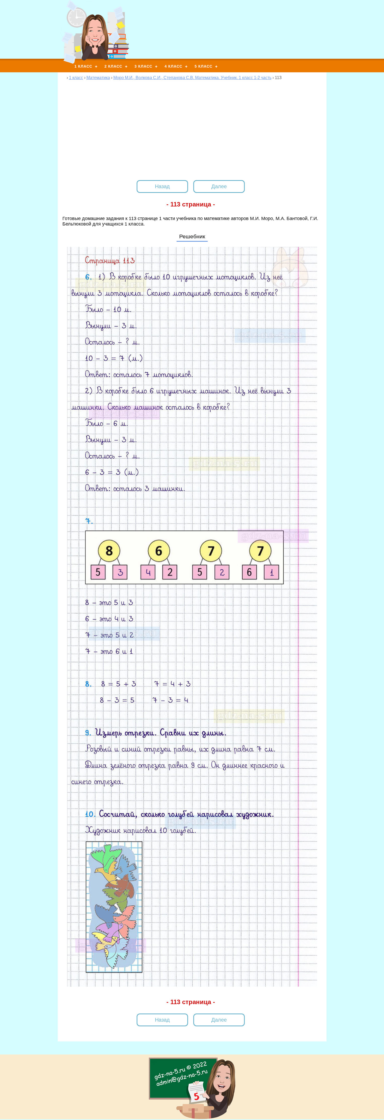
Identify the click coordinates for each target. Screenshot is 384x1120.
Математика (98, 77)
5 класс (203, 66)
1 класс (83, 66)
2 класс (113, 66)
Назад (162, 186)
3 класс (143, 66)
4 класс (173, 66)
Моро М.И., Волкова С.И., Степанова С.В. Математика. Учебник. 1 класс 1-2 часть (192, 77)
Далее (219, 186)
